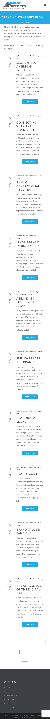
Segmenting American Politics (26, 66)
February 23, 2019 (26, 294)
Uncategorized (37, 292)
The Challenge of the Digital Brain (28, 589)
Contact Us (10, 707)
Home (22, 22)
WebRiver (32, 717)
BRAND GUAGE (27, 474)
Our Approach (11, 695)
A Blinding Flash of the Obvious (26, 302)
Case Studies (11, 699)
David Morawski (23, 56)
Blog (31, 56)
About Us (9, 691)
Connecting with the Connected (26, 126)
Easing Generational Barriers (28, 186)
